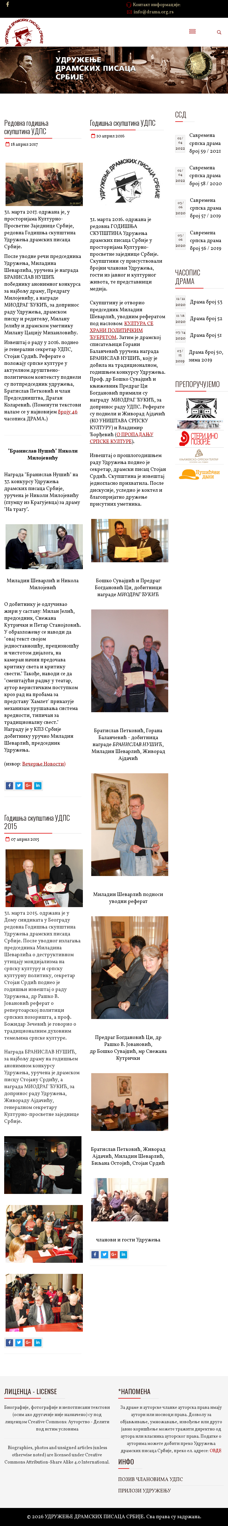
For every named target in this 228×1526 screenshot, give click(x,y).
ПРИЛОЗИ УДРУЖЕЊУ (144, 1491)
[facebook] (7, 4)
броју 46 (68, 412)
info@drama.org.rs (154, 12)
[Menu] (192, 32)
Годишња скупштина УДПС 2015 (37, 821)
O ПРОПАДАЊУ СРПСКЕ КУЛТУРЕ (121, 438)
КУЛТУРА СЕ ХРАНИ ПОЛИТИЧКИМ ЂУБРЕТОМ (121, 330)
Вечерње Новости (43, 764)
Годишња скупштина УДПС (122, 122)
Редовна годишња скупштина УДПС (26, 126)
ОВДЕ (215, 1451)
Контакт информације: (157, 5)
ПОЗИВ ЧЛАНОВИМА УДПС (150, 1479)
